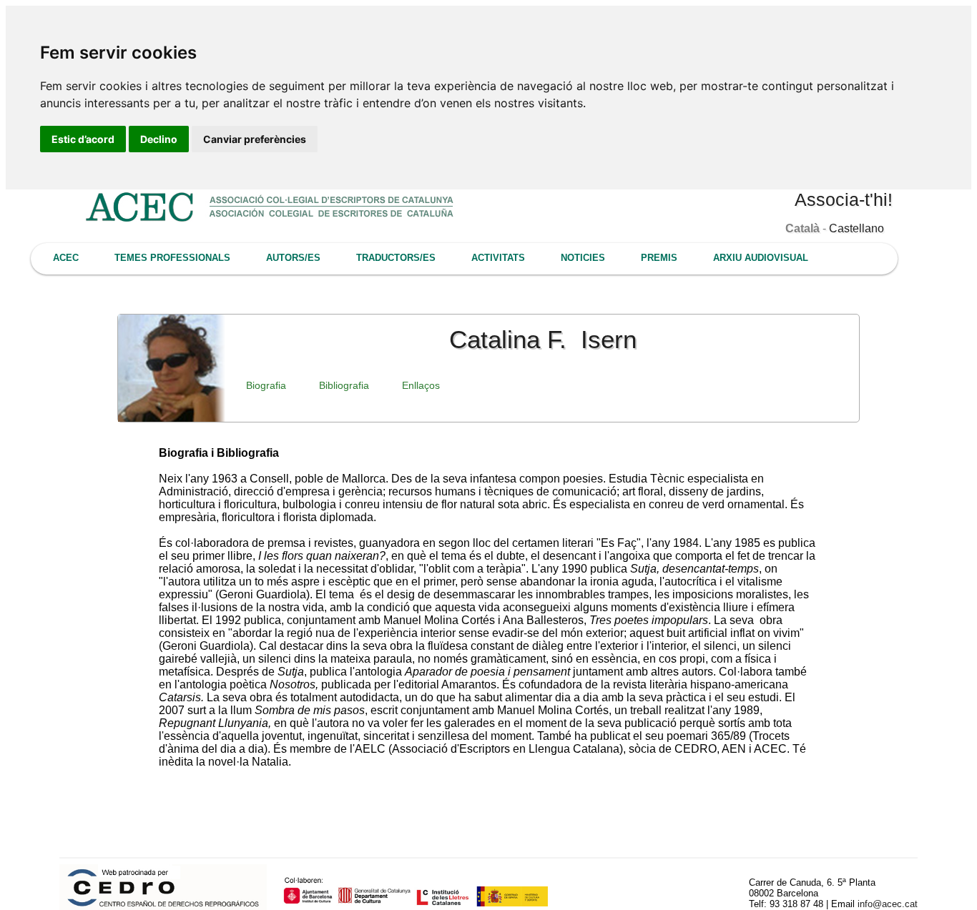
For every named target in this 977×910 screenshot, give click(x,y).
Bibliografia (344, 385)
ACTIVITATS (498, 257)
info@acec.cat (888, 904)
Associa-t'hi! (844, 199)
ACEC (66, 257)
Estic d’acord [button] (82, 139)
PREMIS (659, 257)
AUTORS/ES (293, 257)
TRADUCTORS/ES (396, 257)
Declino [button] (158, 139)
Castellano (856, 228)
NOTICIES (583, 257)
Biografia (266, 385)
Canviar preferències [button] (254, 139)
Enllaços (421, 385)
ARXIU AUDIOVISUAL (760, 257)
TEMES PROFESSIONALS (172, 257)
